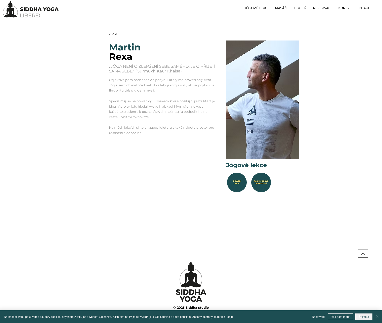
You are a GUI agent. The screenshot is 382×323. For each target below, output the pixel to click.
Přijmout (364, 317)
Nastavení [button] (318, 317)
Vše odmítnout (340, 317)
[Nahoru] (363, 254)
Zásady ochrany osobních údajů (212, 317)
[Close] (377, 316)
